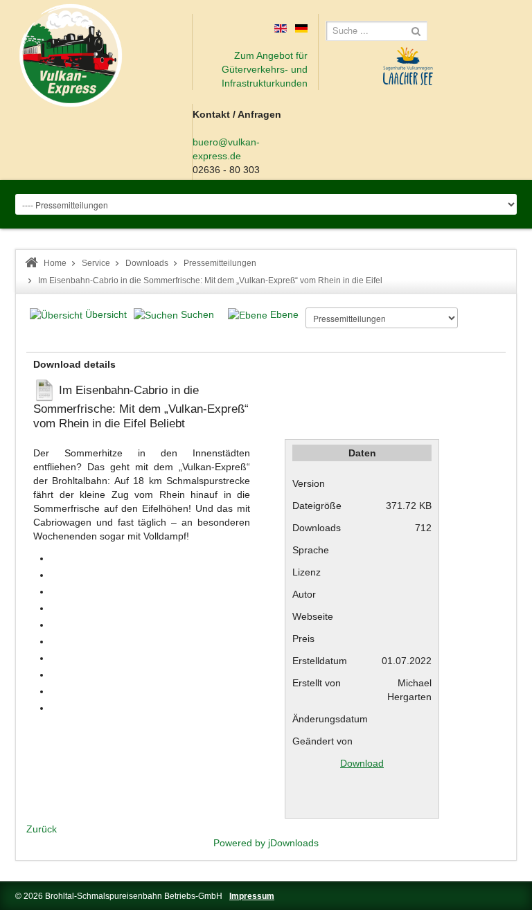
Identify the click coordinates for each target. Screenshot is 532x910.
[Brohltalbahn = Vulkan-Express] (70, 55)
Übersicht (106, 314)
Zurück (41, 829)
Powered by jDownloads (266, 842)
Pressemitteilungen (220, 263)
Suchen (197, 314)
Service (96, 263)
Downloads (146, 263)
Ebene (284, 314)
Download (362, 763)
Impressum (251, 896)
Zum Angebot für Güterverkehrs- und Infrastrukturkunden (265, 69)
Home (55, 263)
